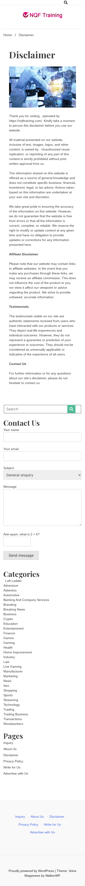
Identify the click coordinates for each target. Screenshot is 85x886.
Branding (9, 604)
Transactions (12, 719)
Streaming (10, 700)
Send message (21, 555)
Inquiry (8, 743)
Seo (6, 685)
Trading (8, 709)
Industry (9, 657)
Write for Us (11, 767)
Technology (11, 704)
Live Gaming (12, 666)
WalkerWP (52, 875)
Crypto (8, 619)
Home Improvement (17, 652)
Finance (9, 633)
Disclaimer (10, 755)
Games (8, 638)
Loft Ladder (12, 581)
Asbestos (10, 590)
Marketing (10, 676)
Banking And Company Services (26, 600)
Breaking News (14, 609)
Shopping (10, 690)
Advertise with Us (15, 773)
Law (6, 662)
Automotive (11, 595)
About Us (10, 749)
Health (8, 647)
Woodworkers (13, 724)
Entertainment (13, 628)
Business (9, 614)
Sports (8, 695)
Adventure (10, 585)
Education (10, 623)
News (7, 681)
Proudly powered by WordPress (32, 871)
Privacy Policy (13, 761)
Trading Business (15, 714)
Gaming (9, 643)
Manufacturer (13, 671)
